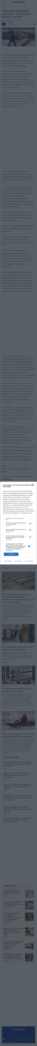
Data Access (18, 561)
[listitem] (18, 519)
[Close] (33, 485)
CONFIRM (11, 554)
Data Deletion (8, 561)
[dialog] (18, 523)
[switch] (29, 523)
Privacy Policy (29, 561)
